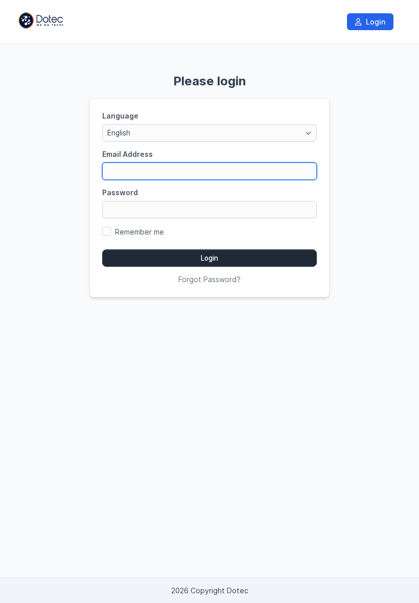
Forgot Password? (209, 279)
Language (120, 115)
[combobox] (209, 133)
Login (374, 21)
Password (120, 192)
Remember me (139, 231)
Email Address (127, 154)
